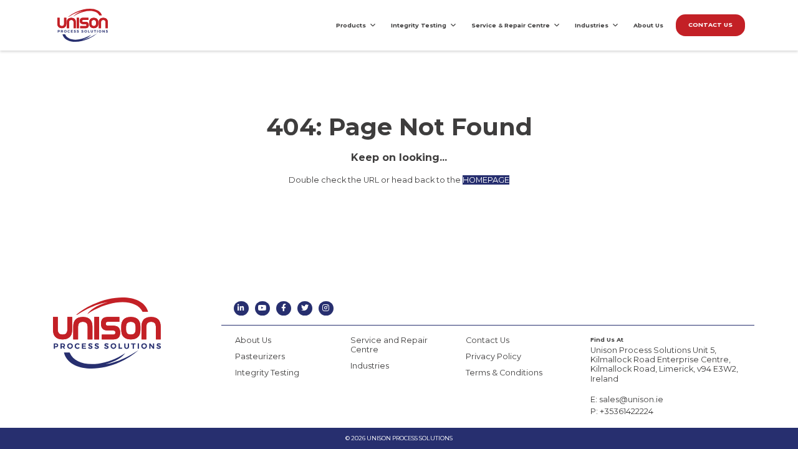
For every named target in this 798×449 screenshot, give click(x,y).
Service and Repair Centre (389, 345)
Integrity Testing (418, 25)
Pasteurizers (260, 356)
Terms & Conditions (504, 372)
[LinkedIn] (241, 308)
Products (351, 25)
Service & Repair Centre (510, 25)
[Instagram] (326, 308)
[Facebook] (283, 308)
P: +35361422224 (621, 411)
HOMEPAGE (486, 180)
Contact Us (487, 340)
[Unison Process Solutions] (82, 25)
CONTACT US (710, 24)
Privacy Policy (493, 356)
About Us (648, 25)
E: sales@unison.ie (626, 399)
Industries (591, 25)
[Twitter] (304, 308)
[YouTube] (262, 308)
